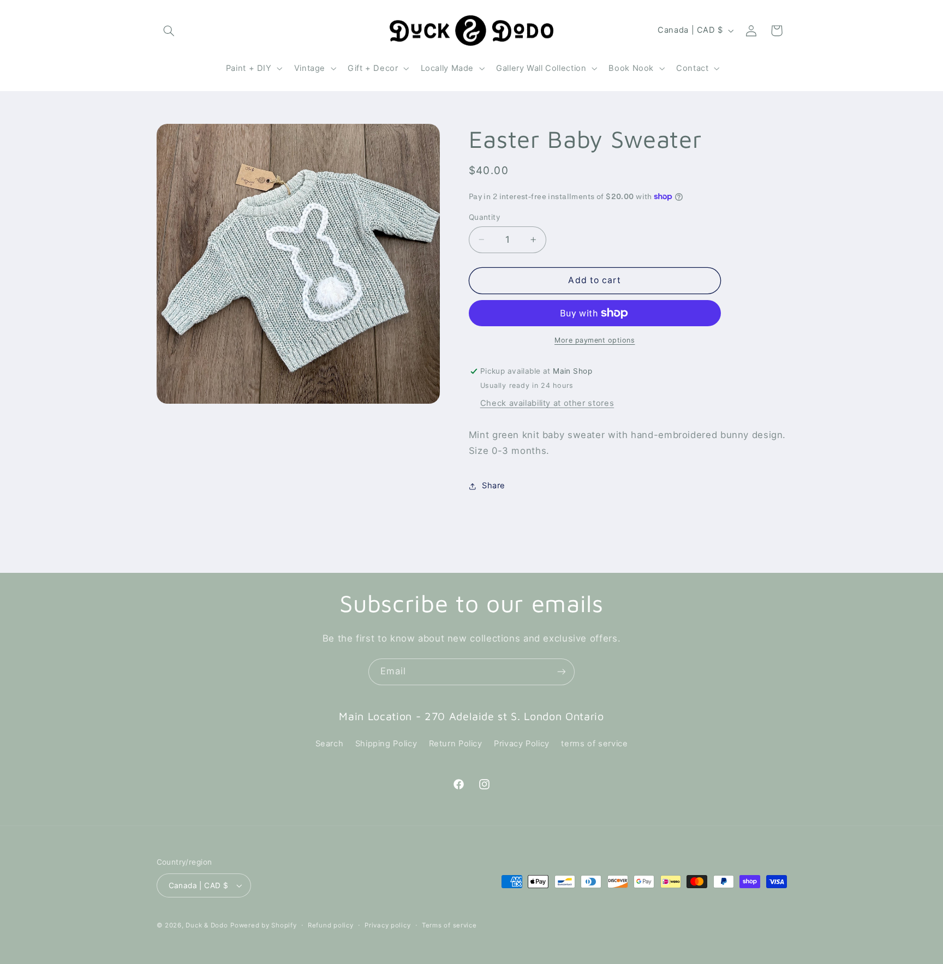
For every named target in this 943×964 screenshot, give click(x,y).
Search (329, 744)
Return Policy (455, 744)
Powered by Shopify (263, 925)
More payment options (594, 340)
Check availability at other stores (547, 403)
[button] (169, 30)
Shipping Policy (386, 744)
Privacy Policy (522, 744)
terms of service (594, 744)
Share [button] (493, 486)
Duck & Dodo (207, 925)
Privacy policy (387, 925)
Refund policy (331, 925)
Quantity (484, 217)
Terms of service (449, 925)
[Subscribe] (561, 671)
